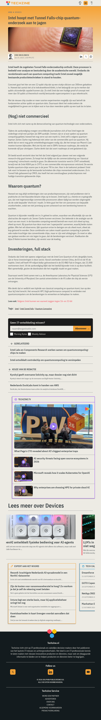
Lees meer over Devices (36, 505)
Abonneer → (82, 328)
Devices (18, 12)
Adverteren (50, 699)
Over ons (50, 701)
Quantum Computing (43, 308)
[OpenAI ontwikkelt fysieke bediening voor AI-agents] (40, 527)
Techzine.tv (24, 399)
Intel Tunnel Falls (27, 308)
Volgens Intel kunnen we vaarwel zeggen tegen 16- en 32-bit (44, 301)
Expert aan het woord (26, 566)
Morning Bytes (20, 334)
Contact (50, 704)
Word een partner (50, 696)
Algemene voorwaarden (50, 707)
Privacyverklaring (50, 710)
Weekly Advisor (39, 334)
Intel (17, 308)
